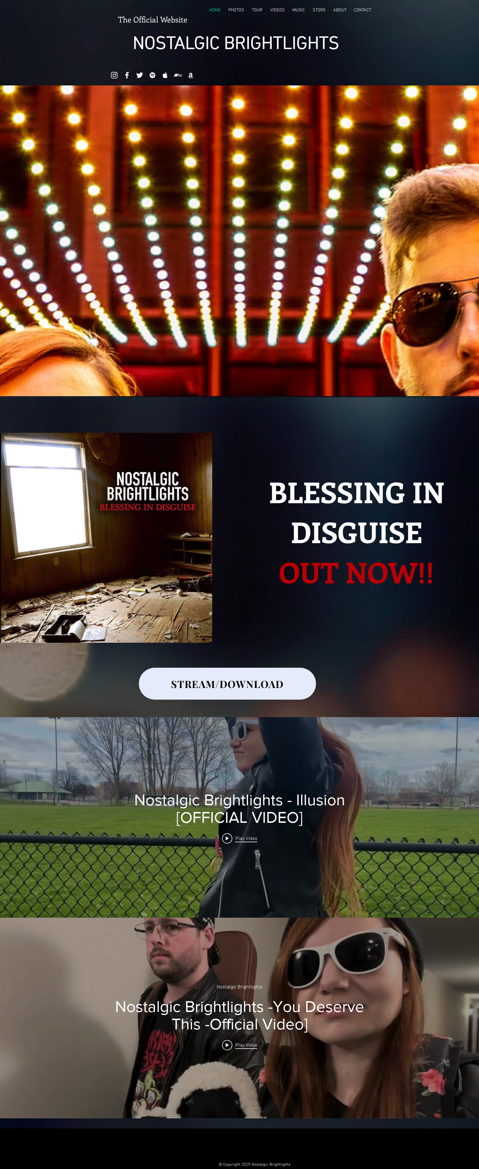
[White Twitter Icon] (139, 75)
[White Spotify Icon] (152, 75)
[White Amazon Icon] (190, 75)
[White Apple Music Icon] (165, 75)
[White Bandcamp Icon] (178, 75)
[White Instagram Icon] (114, 75)
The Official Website (152, 19)
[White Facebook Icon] (127, 75)
